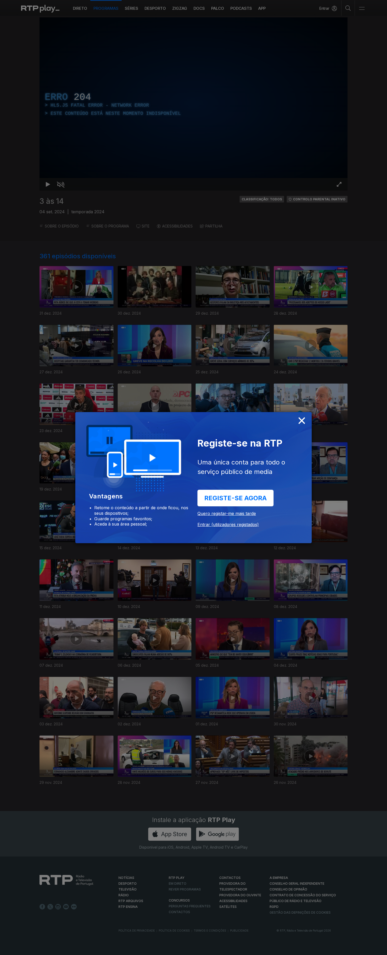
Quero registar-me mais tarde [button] (226, 513)
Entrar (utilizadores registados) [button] (228, 524)
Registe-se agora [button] (235, 498)
